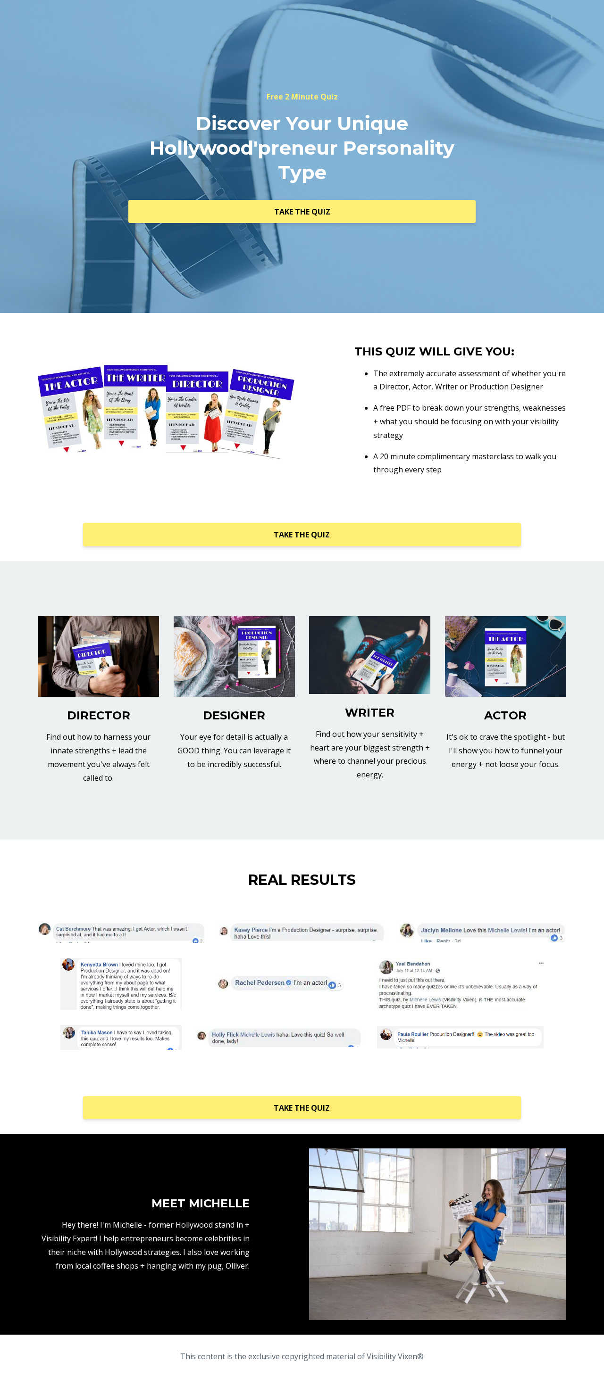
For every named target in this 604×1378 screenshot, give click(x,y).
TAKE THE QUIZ (302, 211)
